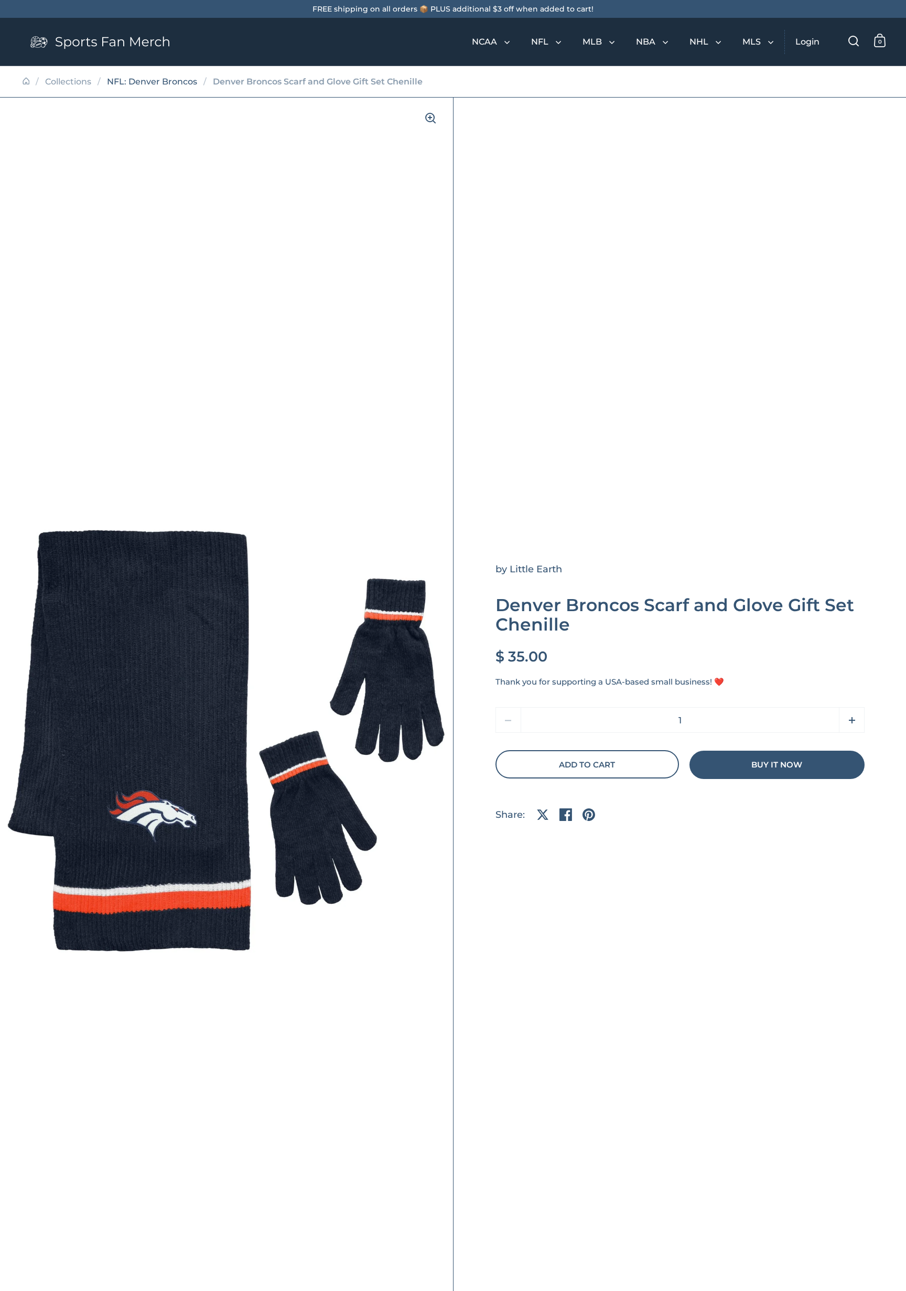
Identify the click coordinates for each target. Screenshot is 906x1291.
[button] (852, 720)
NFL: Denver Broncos (152, 82)
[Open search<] (853, 40)
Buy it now (776, 765)
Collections (68, 82)
